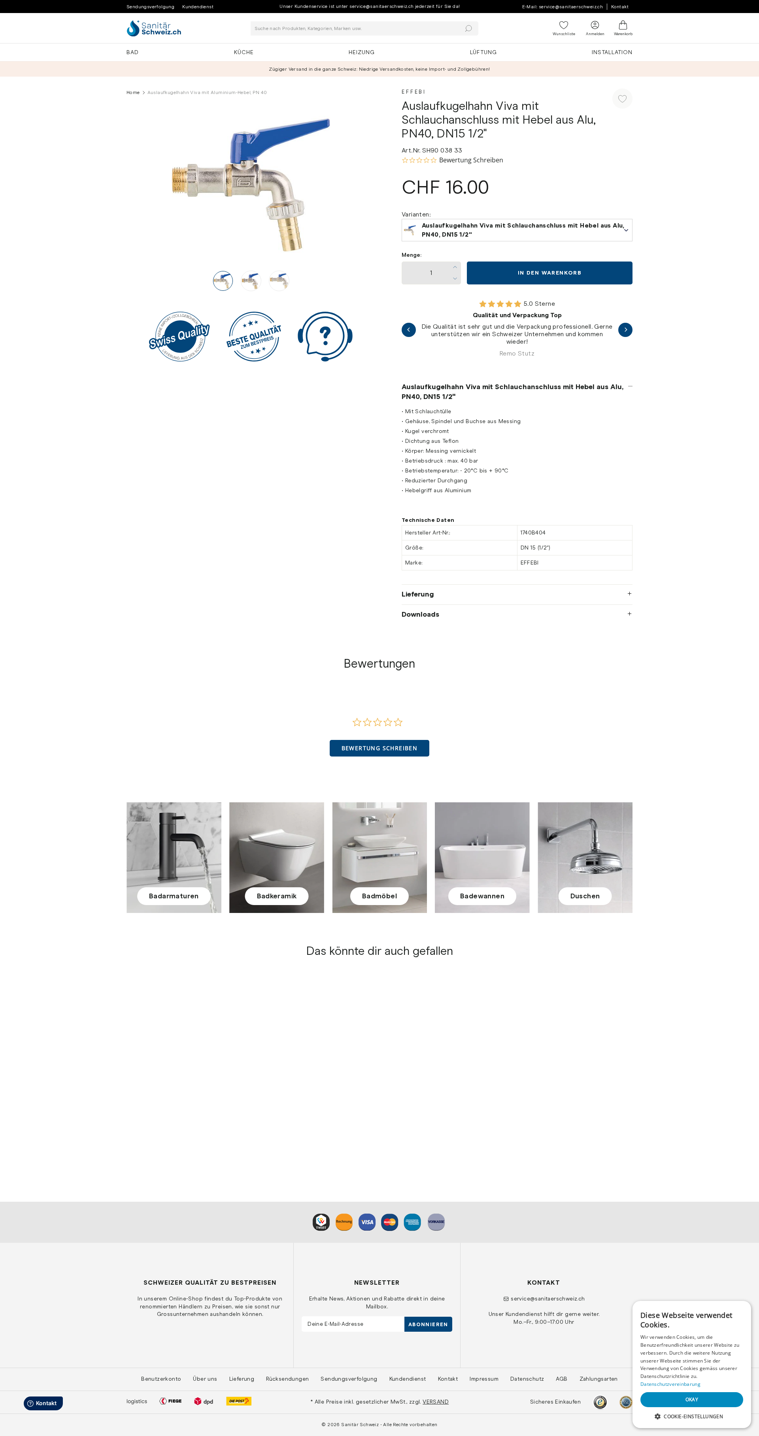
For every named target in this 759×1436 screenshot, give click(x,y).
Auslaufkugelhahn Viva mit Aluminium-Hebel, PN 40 (185, 1113)
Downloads (420, 614)
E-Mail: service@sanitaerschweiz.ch (562, 6)
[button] (380, 748)
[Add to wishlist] (622, 98)
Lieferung (418, 594)
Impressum (484, 1379)
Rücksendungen (287, 1379)
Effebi (414, 92)
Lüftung (483, 52)
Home (133, 92)
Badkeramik (277, 896)
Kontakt (620, 6)
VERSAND (436, 1401)
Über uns (205, 1379)
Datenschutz (527, 1379)
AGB (561, 1379)
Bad (132, 52)
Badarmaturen (174, 896)
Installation (612, 52)
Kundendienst (197, 6)
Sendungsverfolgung (150, 6)
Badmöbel (379, 896)
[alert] (691, 1364)
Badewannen (482, 896)
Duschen (585, 896)
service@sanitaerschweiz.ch (548, 1298)
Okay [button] (692, 1399)
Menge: (411, 255)
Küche (244, 52)
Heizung (362, 52)
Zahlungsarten (599, 1379)
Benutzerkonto (161, 1379)
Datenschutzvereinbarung (670, 1384)
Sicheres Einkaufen (555, 1401)
